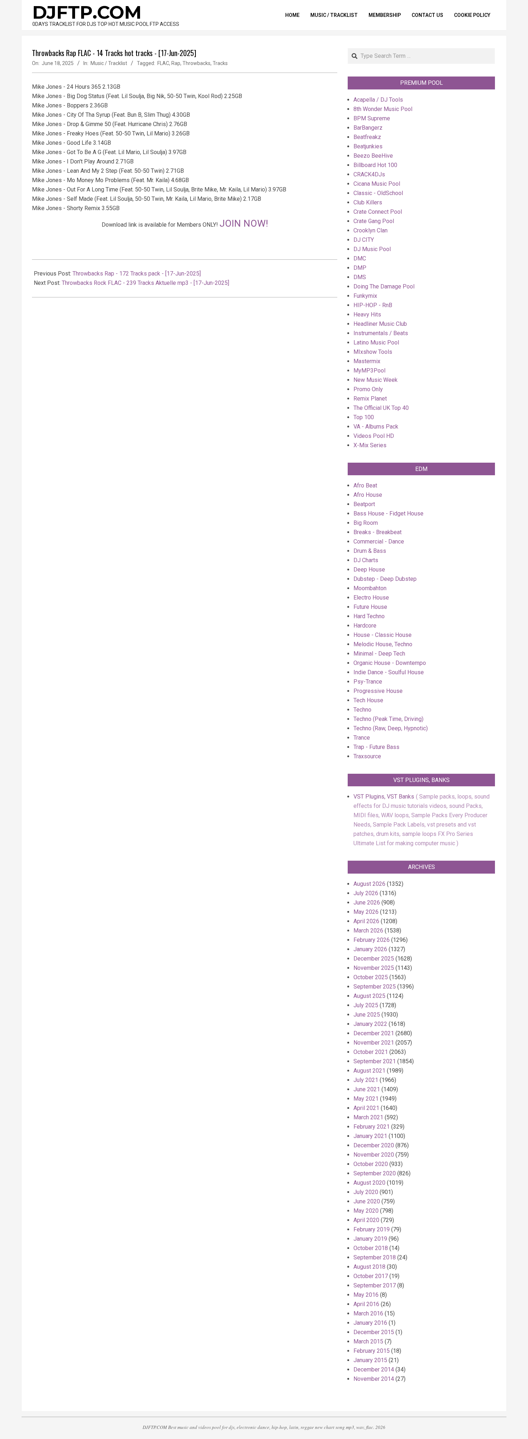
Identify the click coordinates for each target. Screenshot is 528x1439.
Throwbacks (196, 63)
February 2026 (371, 939)
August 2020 (369, 1182)
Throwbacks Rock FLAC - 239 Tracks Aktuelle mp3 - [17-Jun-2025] (145, 282)
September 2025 (374, 986)
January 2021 (370, 1136)
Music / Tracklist (109, 63)
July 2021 (365, 1080)
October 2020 (370, 1164)
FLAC (163, 63)
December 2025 (373, 958)
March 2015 (368, 1341)
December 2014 (373, 1369)
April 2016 (366, 1304)
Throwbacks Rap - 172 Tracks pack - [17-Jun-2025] (137, 273)
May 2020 (366, 1210)
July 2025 (365, 1005)
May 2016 (366, 1294)
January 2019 (370, 1238)
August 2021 (369, 1070)
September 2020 (374, 1173)
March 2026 (368, 930)
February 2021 (371, 1126)
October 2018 (370, 1248)
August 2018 (369, 1266)
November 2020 (373, 1154)
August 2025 (369, 996)
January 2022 (370, 1024)
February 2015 (371, 1350)
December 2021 (373, 1033)
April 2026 (366, 921)
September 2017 (374, 1285)
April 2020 (366, 1220)
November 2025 (373, 967)
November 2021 (373, 1042)
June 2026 (366, 902)
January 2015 (370, 1360)
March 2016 (368, 1313)
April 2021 (366, 1108)
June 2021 (366, 1089)
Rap (175, 63)
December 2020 (373, 1145)
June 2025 (366, 1014)
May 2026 (366, 911)
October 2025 (370, 977)
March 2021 (368, 1117)
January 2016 (370, 1322)
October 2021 (370, 1052)
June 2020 (366, 1201)
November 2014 (373, 1378)
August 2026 (369, 883)
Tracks (220, 63)
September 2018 (374, 1257)
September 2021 (374, 1061)
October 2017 (370, 1276)
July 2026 (365, 893)
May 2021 (366, 1098)
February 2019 (371, 1229)
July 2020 (365, 1192)
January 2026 (370, 949)
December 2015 (373, 1332)
